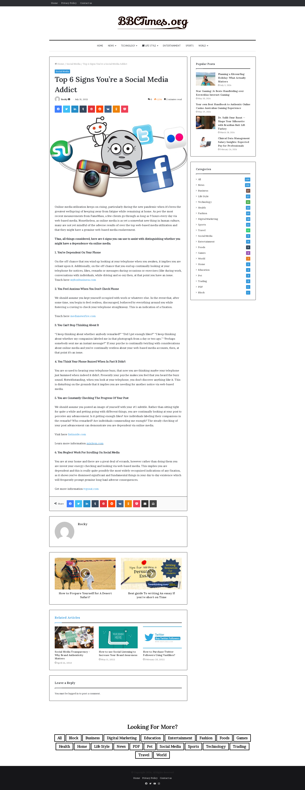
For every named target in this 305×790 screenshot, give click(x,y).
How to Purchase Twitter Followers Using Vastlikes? (159, 653)
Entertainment (172, 45)
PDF (200, 286)
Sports (190, 45)
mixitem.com (94, 443)
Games (202, 252)
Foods (201, 247)
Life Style (150, 45)
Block (201, 292)
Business (203, 190)
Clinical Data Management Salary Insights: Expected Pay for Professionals (234, 142)
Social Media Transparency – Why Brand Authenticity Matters (72, 655)
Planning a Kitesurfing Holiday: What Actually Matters (232, 77)
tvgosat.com (91, 488)
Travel (201, 230)
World (202, 45)
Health (202, 207)
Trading (202, 281)
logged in (73, 693)
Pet (200, 275)
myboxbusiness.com (83, 279)
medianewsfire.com (83, 316)
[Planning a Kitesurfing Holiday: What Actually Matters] (205, 79)
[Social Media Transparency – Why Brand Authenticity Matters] (74, 637)
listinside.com (77, 434)
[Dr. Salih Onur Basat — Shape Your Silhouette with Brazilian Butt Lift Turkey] (205, 122)
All (199, 179)
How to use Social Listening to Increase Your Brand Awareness (118, 653)
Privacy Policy (69, 3)
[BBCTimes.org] (152, 23)
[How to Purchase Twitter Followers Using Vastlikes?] (162, 637)
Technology (128, 45)
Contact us (86, 3)
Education (204, 269)
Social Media (73, 63)
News (111, 45)
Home (54, 3)
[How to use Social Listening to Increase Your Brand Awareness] (118, 637)
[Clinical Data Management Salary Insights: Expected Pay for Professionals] (205, 141)
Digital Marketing (208, 218)
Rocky (64, 99)
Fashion (202, 213)
